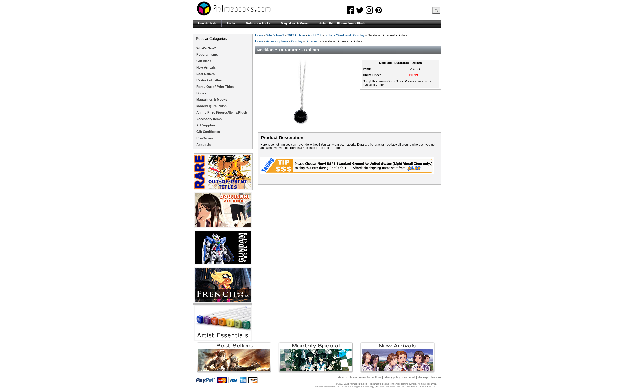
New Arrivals (207, 23)
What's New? (275, 35)
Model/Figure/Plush (211, 106)
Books (231, 23)
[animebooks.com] (254, 10)
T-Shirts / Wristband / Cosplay (344, 35)
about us (343, 377)
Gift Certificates (208, 132)
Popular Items (207, 54)
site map (423, 377)
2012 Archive (296, 35)
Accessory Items (277, 41)
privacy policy (392, 377)
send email (408, 377)
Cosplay (297, 41)
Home (259, 35)
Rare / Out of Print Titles (215, 87)
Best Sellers (205, 74)
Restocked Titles (209, 80)
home (353, 377)
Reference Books (258, 23)
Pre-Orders (204, 138)
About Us (203, 145)
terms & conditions (370, 377)
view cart (435, 377)
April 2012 (315, 35)
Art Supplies (205, 125)
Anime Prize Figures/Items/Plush (342, 23)
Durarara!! (312, 41)
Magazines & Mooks (295, 23)
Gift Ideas (203, 61)
